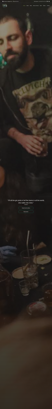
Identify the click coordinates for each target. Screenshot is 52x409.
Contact (48, 5)
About (28, 5)
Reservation (26, 211)
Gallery (44, 5)
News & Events (36, 5)
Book (41, 5)
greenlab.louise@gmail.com (7, 1)
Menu (31, 5)
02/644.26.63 (16, 1)
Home (24, 5)
